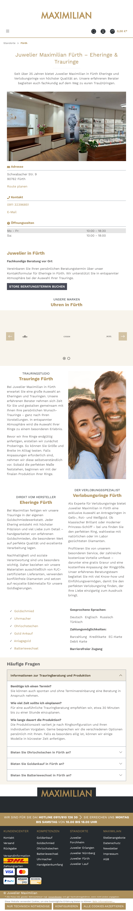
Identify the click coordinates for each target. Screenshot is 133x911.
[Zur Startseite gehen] (66, 21)
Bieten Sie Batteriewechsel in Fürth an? (41, 775)
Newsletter (110, 848)
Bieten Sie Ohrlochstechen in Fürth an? (41, 752)
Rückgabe (10, 848)
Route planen (17, 186)
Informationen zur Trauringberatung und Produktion (51, 675)
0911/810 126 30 (65, 817)
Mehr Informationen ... (103, 901)
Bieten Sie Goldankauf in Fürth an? (37, 764)
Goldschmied (24, 611)
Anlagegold (22, 641)
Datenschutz (112, 843)
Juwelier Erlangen (82, 847)
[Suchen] (93, 31)
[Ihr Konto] (103, 31)
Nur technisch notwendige (28, 906)
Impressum (110, 853)
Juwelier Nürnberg (82, 853)
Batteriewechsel (26, 648)
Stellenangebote (114, 837)
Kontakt (8, 837)
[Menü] (7, 31)
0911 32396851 (18, 204)
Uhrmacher (22, 618)
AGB (106, 859)
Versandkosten (55, 897)
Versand (8, 843)
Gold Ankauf (23, 633)
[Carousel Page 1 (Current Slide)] (64, 358)
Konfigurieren (66, 906)
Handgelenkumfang (50, 864)
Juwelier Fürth (80, 858)
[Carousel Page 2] (68, 358)
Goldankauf (44, 837)
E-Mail (12, 212)
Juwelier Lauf (79, 864)
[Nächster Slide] (123, 336)
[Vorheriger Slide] (10, 336)
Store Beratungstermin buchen (37, 286)
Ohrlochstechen (26, 626)
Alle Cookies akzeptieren (104, 906)
